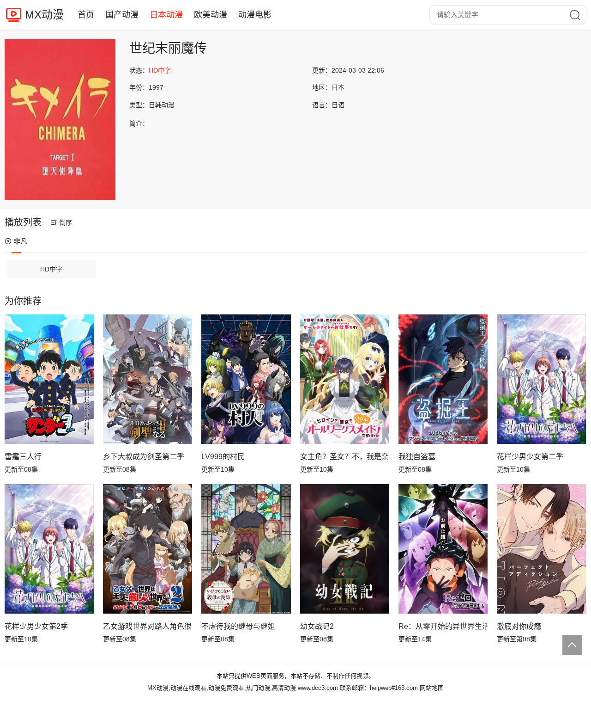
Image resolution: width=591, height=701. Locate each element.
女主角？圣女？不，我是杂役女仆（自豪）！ (344, 457)
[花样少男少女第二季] (541, 379)
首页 (86, 14)
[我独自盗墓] (443, 379)
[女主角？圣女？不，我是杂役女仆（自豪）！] (344, 379)
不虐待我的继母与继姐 (238, 626)
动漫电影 (254, 14)
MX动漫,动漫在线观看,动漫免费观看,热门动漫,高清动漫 (221, 687)
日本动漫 (166, 14)
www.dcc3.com (318, 687)
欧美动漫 (210, 14)
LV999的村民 (223, 457)
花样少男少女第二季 (530, 457)
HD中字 (51, 269)
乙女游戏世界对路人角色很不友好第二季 (147, 626)
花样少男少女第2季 (36, 626)
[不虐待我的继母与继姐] (245, 549)
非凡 (20, 241)
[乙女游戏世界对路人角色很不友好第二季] (147, 549)
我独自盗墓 (416, 457)
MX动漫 (44, 14)
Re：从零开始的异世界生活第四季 (443, 626)
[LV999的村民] (245, 379)
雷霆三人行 (23, 457)
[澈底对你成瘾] (541, 549)
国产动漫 (122, 14)
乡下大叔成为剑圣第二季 (143, 457)
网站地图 (432, 687)
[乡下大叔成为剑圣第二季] (147, 379)
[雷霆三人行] (49, 379)
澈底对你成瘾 (519, 626)
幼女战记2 (317, 626)
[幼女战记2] (344, 549)
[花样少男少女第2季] (49, 549)
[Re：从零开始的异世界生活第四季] (443, 549)
